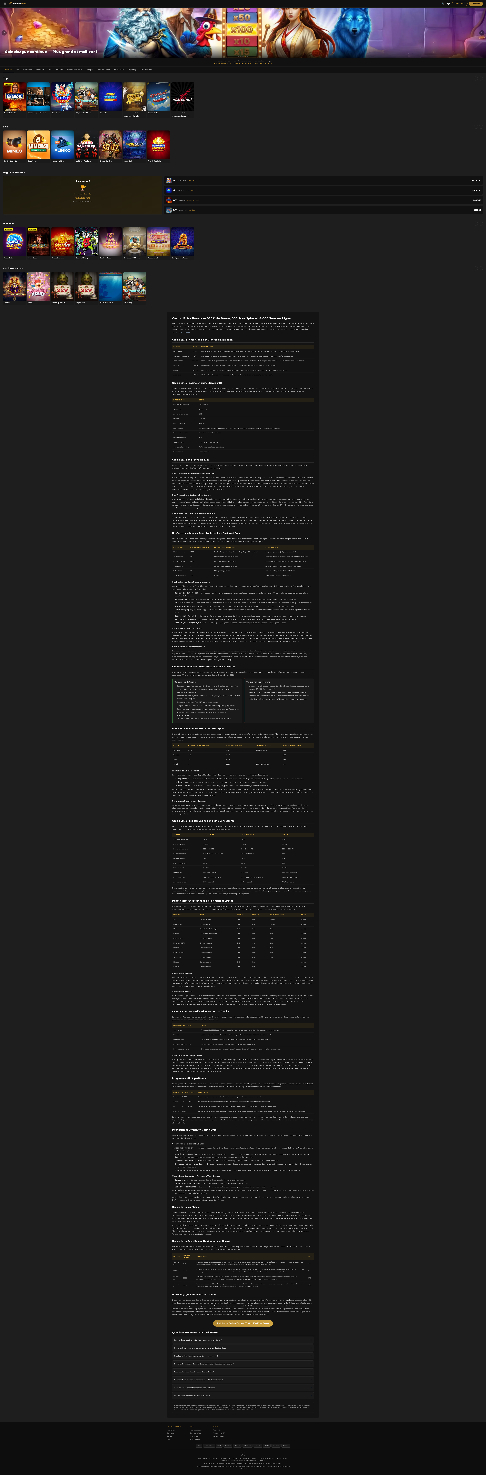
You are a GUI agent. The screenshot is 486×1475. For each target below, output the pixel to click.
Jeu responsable (218, 1436)
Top (17, 70)
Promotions (146, 70)
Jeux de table (194, 1436)
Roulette (59, 70)
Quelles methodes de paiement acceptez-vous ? (196, 1356)
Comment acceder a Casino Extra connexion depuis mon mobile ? (204, 1364)
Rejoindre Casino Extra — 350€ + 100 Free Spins (243, 1323)
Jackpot (89, 70)
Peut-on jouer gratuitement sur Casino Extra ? (194, 1388)
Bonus (169, 1436)
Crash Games (195, 1439)
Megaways (132, 70)
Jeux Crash (119, 70)
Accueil (8, 70)
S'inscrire (476, 4)
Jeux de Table (103, 70)
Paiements (216, 1430)
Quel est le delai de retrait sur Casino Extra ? (194, 1372)
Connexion (460, 4)
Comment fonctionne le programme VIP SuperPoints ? (198, 1380)
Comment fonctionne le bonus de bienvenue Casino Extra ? (201, 1348)
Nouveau (40, 70)
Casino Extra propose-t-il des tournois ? (192, 1396)
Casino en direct (195, 1433)
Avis (168, 1439)
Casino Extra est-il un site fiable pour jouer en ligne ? (198, 1340)
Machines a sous (74, 70)
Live (50, 70)
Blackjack (27, 70)
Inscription (171, 1430)
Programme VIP (219, 1433)
